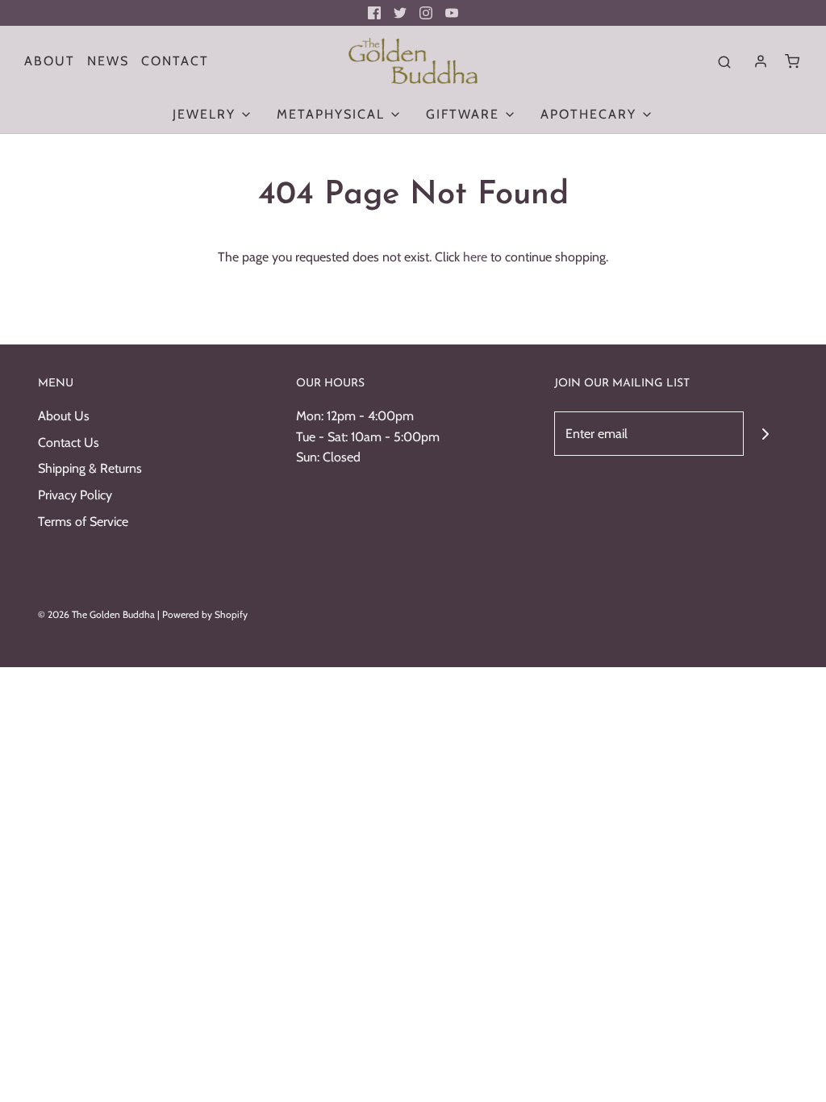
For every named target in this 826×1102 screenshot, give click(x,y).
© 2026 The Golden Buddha (97, 614)
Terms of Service (83, 521)
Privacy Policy (75, 495)
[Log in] (760, 61)
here (475, 257)
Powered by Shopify (205, 614)
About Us (64, 416)
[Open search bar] (724, 61)
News (108, 61)
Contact (175, 61)
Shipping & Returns (90, 468)
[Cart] (792, 61)
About (49, 61)
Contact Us (68, 442)
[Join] (766, 433)
